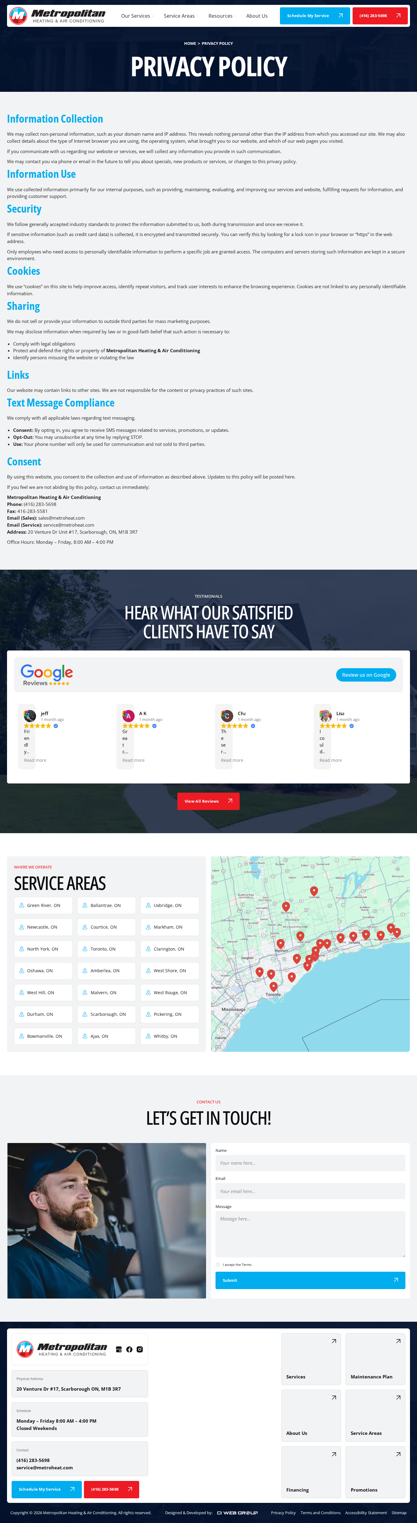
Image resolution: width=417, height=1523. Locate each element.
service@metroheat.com (44, 1467)
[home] (59, 15)
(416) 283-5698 (33, 1460)
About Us (257, 16)
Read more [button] (35, 760)
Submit (230, 1280)
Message (223, 1206)
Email (220, 1178)
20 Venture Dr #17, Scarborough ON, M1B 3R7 (68, 1389)
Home (190, 43)
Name (221, 1150)
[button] (137, 16)
